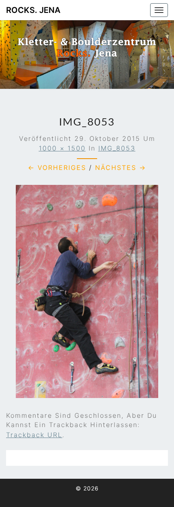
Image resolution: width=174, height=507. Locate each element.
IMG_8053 (117, 148)
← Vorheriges (57, 167)
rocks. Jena (33, 10)
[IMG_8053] (87, 294)
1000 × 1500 (62, 148)
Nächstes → (120, 167)
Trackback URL (34, 435)
